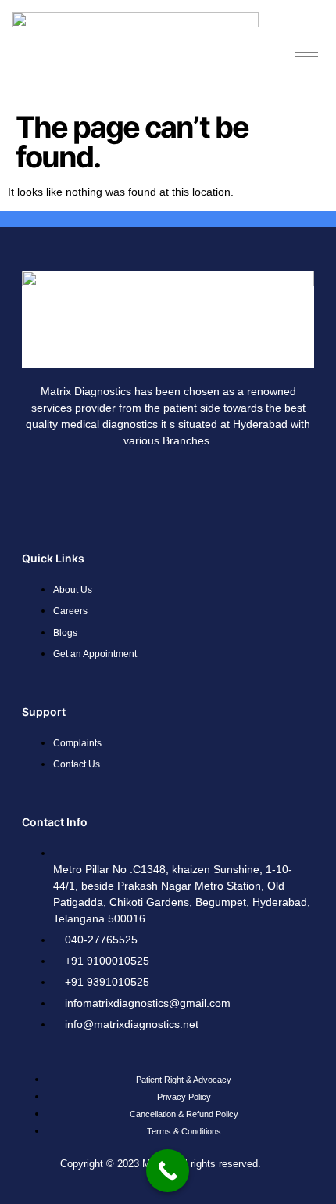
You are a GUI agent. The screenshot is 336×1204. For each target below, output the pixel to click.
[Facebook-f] (99, 484)
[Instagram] (145, 484)
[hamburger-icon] (306, 52)
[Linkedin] (191, 484)
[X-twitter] (237, 484)
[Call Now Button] (167, 1170)
